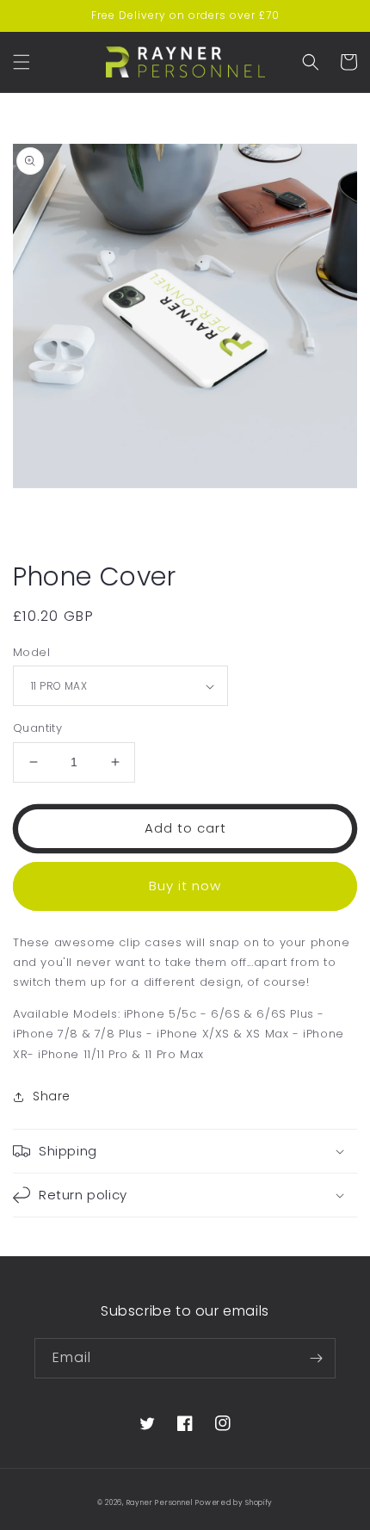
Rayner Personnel (159, 1502)
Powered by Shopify (234, 1502)
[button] (21, 62)
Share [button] (52, 1096)
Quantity (37, 728)
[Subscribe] (316, 1358)
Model (31, 652)
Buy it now (185, 885)
